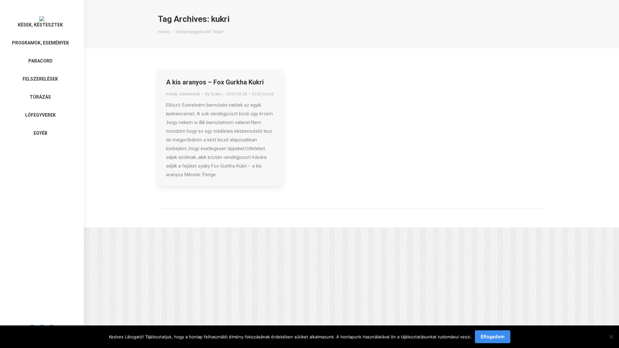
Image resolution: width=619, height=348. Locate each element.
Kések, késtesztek (183, 94)
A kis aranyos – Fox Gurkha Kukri (215, 82)
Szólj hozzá (263, 94)
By (213, 94)
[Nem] (611, 337)
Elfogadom (493, 336)
